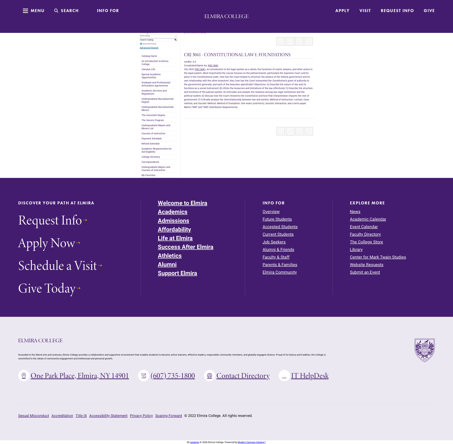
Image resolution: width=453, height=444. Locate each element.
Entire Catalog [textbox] (145, 36)
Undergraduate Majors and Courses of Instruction (156, 168)
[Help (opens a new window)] (308, 41)
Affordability (174, 229)
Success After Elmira (185, 247)
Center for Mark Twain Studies (378, 257)
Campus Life (148, 69)
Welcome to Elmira (182, 203)
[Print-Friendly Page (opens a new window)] (299, 41)
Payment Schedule (152, 138)
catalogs (194, 442)
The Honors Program (153, 120)
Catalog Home (149, 55)
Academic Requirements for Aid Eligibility (157, 150)
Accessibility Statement (108, 415)
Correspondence (150, 161)
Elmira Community (280, 272)
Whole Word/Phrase (149, 44)
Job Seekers (274, 241)
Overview (271, 211)
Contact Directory (243, 375)
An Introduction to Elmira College (155, 62)
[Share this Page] (290, 41)
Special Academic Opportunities (151, 76)
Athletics (170, 255)
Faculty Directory (365, 234)
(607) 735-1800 (173, 375)
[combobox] (158, 36)
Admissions (173, 220)
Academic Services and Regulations (154, 92)
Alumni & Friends (278, 249)
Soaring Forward (168, 415)
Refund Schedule (151, 143)
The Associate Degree (153, 115)
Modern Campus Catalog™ (252, 442)
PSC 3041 (213, 65)
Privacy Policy (141, 415)
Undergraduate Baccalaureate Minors (158, 108)
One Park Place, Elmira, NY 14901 (80, 375)
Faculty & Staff (276, 257)
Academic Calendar (368, 219)
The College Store (366, 241)
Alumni (167, 264)
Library (356, 249)
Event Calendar (364, 226)
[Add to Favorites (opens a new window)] (280, 41)
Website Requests (366, 264)
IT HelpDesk (310, 375)
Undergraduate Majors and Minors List (156, 127)
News (355, 211)
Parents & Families (280, 264)
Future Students (277, 219)
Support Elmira (177, 273)
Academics (172, 211)
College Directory (151, 156)
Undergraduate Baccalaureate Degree (158, 100)
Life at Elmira (175, 238)
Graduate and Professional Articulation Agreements (156, 84)
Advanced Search (149, 47)
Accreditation (62, 415)
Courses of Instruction (153, 133)
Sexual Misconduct (33, 415)
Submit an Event (365, 272)
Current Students (278, 234)
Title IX (81, 415)
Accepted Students (280, 226)
